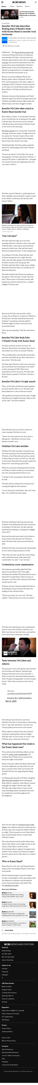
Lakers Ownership (7, 960)
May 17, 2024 (11, 700)
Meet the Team (6, 986)
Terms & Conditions (8, 999)
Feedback (5, 1062)
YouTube (4, 968)
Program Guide (6, 989)
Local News (6, 23)
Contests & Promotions (9, 992)
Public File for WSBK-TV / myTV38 (13, 1010)
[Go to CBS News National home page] (19, 2)
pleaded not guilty (11, 885)
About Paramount (7, 1049)
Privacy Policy (6, 1028)
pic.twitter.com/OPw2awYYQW (19, 693)
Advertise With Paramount (10, 1052)
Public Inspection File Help (10, 1013)
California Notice (7, 1031)
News (12, 6)
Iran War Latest (6, 954)
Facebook (5, 971)
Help (3, 1058)
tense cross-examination (18, 754)
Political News (6, 950)
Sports (27, 6)
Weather (19, 6)
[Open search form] (36, 2)
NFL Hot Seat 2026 (8, 957)
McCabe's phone (8, 131)
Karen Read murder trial (24, 52)
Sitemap (4, 1002)
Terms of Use (6, 1037)
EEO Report (5, 1020)
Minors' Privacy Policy (9, 1041)
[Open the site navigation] (6, 2)
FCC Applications (7, 1017)
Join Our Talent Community (10, 1055)
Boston (3, 6)
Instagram (5, 975)
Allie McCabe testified (10, 780)
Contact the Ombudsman (10, 1065)
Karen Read (9, 930)
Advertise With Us (7, 996)
